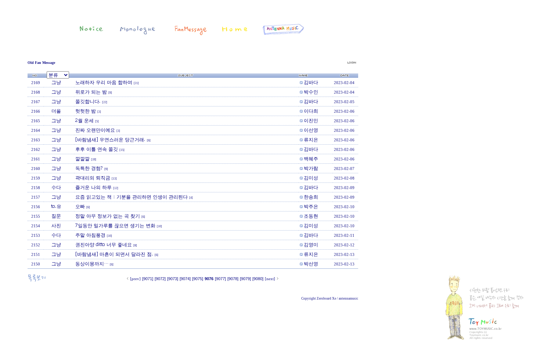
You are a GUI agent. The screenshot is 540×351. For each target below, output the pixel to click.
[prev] (135, 278)
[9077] (220, 278)
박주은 (311, 206)
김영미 (311, 244)
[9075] (197, 278)
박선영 (311, 263)
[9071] (147, 278)
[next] (270, 278)
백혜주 (311, 158)
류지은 (311, 139)
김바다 (311, 82)
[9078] (232, 278)
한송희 (311, 196)
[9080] (257, 278)
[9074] (185, 278)
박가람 (311, 168)
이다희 (311, 110)
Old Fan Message (41, 63)
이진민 (311, 120)
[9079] (245, 278)
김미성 (311, 177)
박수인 (311, 91)
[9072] (160, 278)
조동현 (311, 215)
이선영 (311, 130)
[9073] (172, 278)
